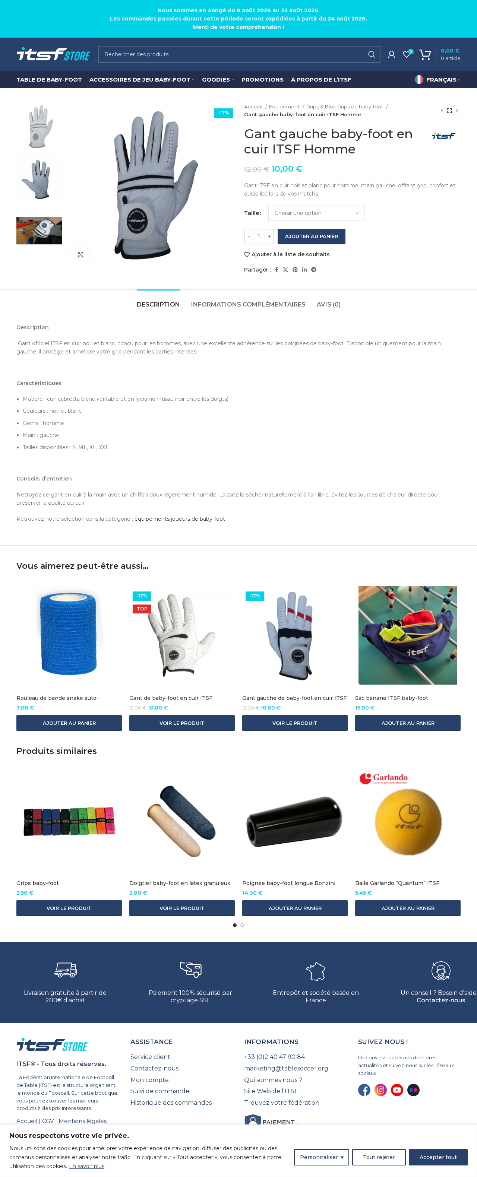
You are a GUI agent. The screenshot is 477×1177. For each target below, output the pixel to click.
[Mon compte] (391, 54)
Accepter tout (438, 1157)
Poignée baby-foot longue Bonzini (288, 883)
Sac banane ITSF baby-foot (391, 698)
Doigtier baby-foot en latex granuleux (179, 883)
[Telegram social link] (314, 270)
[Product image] (69, 635)
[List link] (181, 1057)
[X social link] (285, 270)
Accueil (253, 107)
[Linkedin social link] (304, 270)
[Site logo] (53, 54)
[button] (69, 723)
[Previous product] (442, 110)
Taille (251, 213)
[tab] (158, 300)
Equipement (285, 107)
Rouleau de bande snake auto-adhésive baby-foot (57, 702)
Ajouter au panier (311, 236)
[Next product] (457, 110)
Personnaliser (319, 1157)
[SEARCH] (371, 54)
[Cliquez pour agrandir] (80, 255)
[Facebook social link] (277, 270)
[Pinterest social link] (295, 270)
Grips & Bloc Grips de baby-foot (345, 107)
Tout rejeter (379, 1157)
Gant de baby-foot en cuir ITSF (170, 698)
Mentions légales (83, 1120)
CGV (48, 1120)
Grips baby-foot (37, 883)
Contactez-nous (441, 1000)
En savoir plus (86, 1166)
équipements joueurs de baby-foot (180, 518)
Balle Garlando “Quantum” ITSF (397, 883)
